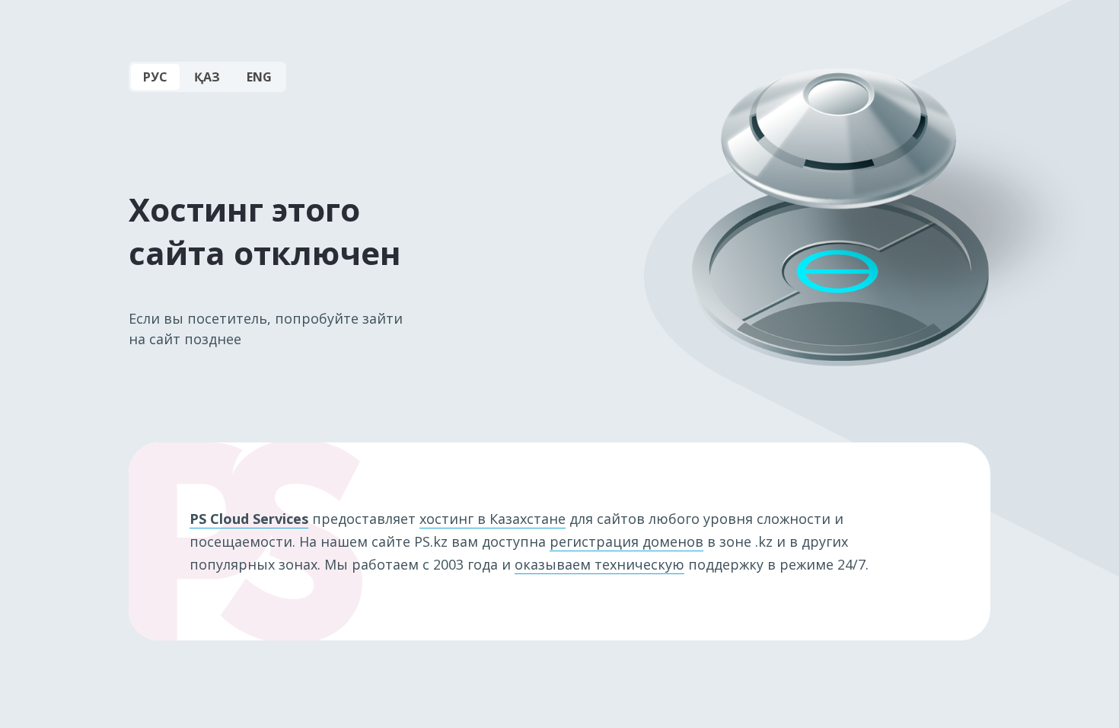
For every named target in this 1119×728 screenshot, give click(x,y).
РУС (155, 77)
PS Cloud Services (249, 518)
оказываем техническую (599, 564)
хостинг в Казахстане (492, 518)
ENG (259, 77)
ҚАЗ (207, 77)
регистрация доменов (626, 541)
